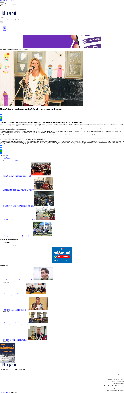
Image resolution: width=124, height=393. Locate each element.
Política (4, 26)
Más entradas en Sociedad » (12, 160)
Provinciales (5, 29)
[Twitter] (62, 116)
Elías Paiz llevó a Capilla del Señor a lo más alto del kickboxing (16, 309)
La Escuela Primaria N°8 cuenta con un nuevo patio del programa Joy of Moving (19, 219)
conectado (11, 244)
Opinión (4, 31)
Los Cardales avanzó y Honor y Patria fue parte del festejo (14, 293)
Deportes (4, 27)
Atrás (1, 23)
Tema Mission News (4, 392)
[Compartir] (62, 120)
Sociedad (4, 28)
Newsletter (5, 33)
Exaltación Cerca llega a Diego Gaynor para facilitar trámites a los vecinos (18, 235)
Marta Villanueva (6, 158)
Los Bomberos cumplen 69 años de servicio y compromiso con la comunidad (18, 189)
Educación (5, 157)
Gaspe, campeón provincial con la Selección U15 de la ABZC (15, 339)
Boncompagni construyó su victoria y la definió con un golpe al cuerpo (17, 175)
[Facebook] (62, 114)
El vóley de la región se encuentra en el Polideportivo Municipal (16, 322)
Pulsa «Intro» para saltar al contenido (7, 0)
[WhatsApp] (62, 118)
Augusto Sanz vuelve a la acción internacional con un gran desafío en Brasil (18, 279)
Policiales (4, 30)
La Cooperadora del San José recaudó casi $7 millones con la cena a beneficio (18, 205)
